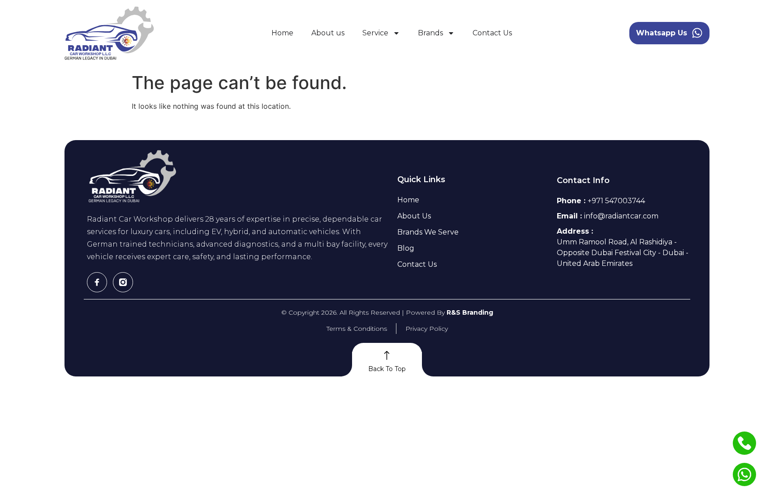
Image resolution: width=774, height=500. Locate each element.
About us (327, 33)
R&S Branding (470, 312)
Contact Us (492, 33)
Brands (430, 33)
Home (282, 33)
